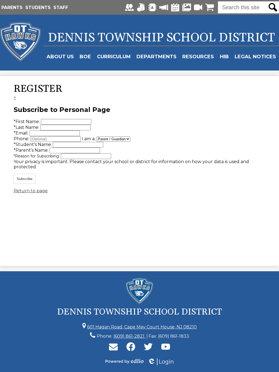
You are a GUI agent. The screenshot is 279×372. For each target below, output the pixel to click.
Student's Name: (33, 144)
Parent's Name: (32, 150)
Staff (60, 7)
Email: (21, 133)
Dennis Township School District (161, 37)
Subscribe (24, 179)
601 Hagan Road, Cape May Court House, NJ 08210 (142, 327)
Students (38, 7)
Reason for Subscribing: (37, 156)
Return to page (31, 190)
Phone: (22, 138)
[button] (60, 56)
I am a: (88, 138)
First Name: (27, 121)
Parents (12, 7)
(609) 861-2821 (129, 336)
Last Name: (27, 127)
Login (161, 361)
